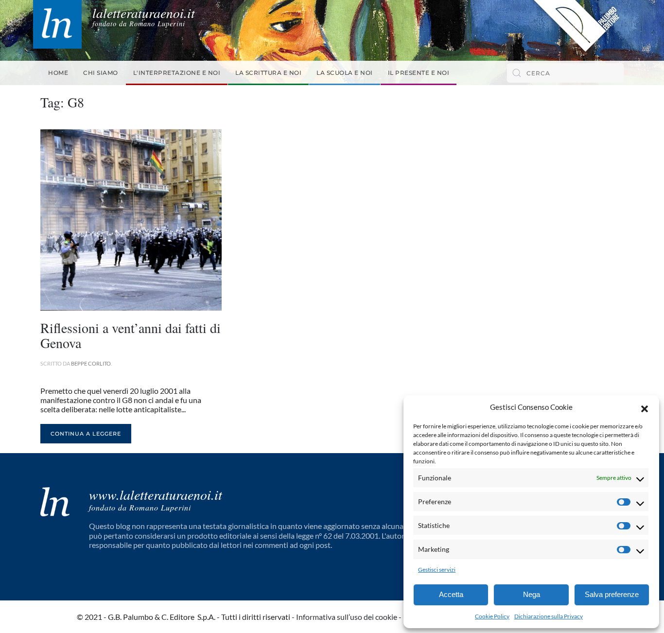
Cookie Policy (492, 616)
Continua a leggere (86, 433)
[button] (644, 407)
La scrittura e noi (268, 72)
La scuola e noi (344, 72)
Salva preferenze (612, 594)
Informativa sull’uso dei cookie (346, 616)
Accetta (451, 594)
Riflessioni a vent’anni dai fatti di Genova (130, 335)
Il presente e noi (419, 72)
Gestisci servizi (436, 569)
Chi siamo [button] (100, 72)
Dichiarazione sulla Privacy (548, 616)
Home (58, 72)
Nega (531, 594)
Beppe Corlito (91, 363)
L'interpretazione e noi (177, 72)
